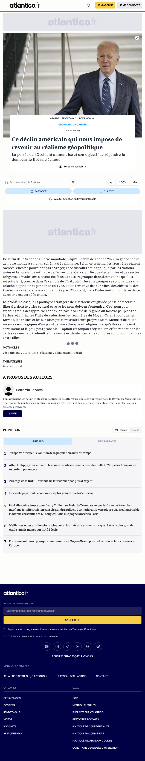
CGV (75, 698)
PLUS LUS (38, 441)
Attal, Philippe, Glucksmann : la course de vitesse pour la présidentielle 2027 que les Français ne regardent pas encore (72, 467)
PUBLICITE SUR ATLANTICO (87, 712)
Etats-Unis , (31, 353)
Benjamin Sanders (73, 166)
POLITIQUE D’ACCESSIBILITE (88, 733)
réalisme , (47, 353)
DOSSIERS (9, 705)
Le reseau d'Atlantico (71, 676)
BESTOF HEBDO (13, 733)
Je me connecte (130, 5)
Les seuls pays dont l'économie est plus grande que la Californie (51, 493)
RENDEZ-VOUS (12, 712)
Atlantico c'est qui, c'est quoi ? (25, 676)
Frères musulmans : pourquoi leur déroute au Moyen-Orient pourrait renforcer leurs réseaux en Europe (72, 543)
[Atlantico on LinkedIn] (78, 646)
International (87, 118)
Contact (102, 676)
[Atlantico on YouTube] (98, 646)
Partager (41, 191)
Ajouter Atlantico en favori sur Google (75, 198)
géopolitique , (13, 353)
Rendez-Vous (69, 118)
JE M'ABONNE (105, 5)
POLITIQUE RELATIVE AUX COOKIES (92, 740)
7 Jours (135, 429)
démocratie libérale (69, 353)
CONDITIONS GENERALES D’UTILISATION (95, 747)
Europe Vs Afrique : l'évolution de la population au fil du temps (50, 453)
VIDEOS (8, 719)
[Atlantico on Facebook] (67, 646)
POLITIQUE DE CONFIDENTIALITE (90, 726)
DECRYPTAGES (12, 698)
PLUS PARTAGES (107, 441)
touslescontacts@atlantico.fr (72, 656)
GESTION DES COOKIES (85, 719)
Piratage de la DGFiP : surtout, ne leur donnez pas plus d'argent (50, 481)
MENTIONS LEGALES (83, 705)
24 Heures (121, 429)
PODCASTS (10, 726)
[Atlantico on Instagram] (88, 646)
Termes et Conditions (84, 629)
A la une (54, 118)
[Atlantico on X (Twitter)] (57, 646)
